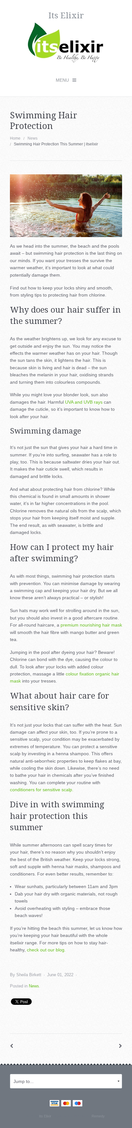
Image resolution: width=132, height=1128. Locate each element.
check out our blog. (46, 949)
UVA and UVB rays (84, 402)
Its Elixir (45, 1116)
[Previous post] (11, 1046)
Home (15, 138)
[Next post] (120, 1046)
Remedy (98, 1116)
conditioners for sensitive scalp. (41, 789)
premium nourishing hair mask (91, 625)
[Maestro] (77, 1103)
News (32, 138)
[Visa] (54, 1103)
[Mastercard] (66, 1103)
